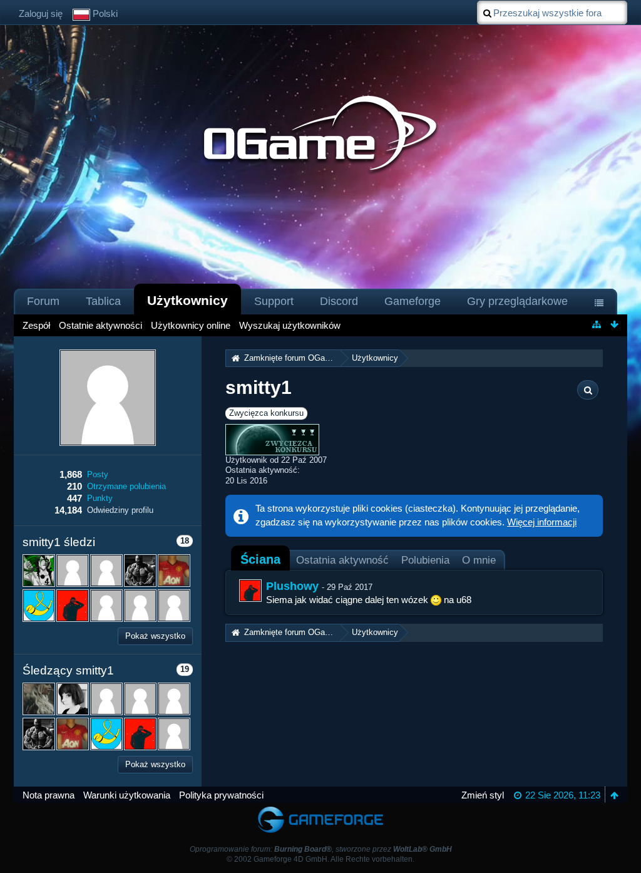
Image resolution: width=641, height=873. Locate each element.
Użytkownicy (187, 300)
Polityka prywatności (221, 795)
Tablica (103, 301)
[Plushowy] (250, 590)
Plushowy (292, 586)
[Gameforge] (320, 808)
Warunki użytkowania (126, 795)
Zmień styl (482, 795)
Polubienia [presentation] (425, 560)
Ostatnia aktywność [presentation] (342, 560)
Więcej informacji (542, 522)
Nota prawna (48, 795)
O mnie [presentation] (479, 560)
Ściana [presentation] (260, 559)
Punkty (100, 498)
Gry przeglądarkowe (517, 301)
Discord (339, 301)
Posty (97, 474)
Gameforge (412, 301)
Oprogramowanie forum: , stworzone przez (321, 849)
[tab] (260, 559)
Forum (43, 301)
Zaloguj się (41, 13)
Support (274, 301)
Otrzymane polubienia (126, 486)
